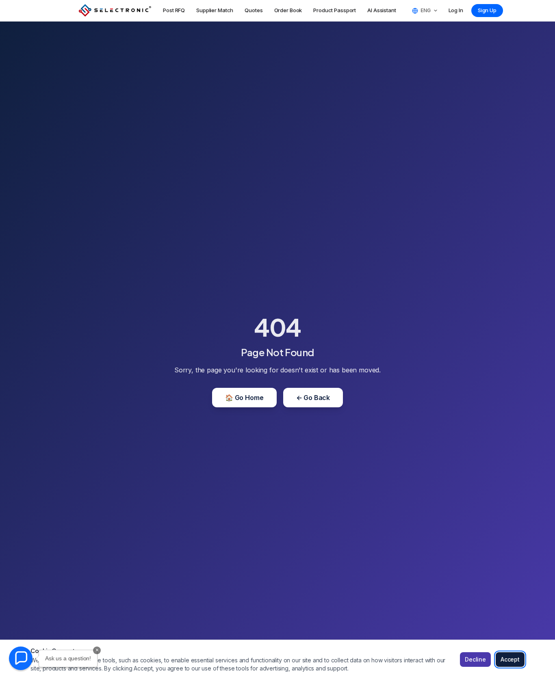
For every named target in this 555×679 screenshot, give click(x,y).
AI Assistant (381, 10)
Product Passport (334, 10)
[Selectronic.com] (115, 10)
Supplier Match (214, 10)
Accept (510, 659)
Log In (456, 10)
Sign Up (487, 10)
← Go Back (313, 398)
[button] (21, 658)
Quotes (253, 10)
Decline (475, 659)
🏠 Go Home (244, 398)
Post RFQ (174, 10)
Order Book (288, 10)
